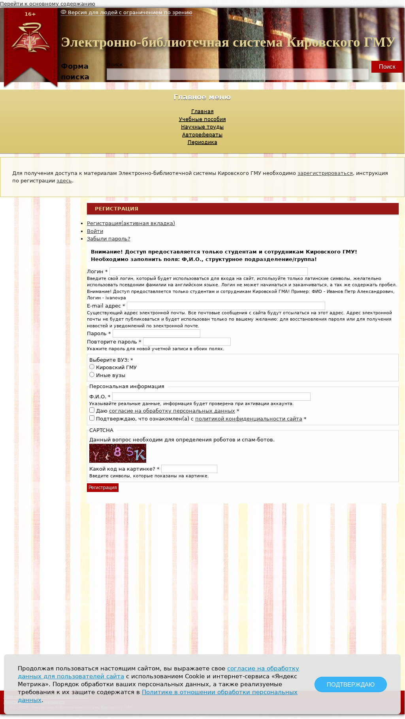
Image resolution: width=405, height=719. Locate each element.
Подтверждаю (351, 684)
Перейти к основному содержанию (47, 4)
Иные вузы (110, 375)
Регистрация (131, 223)
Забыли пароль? (108, 239)
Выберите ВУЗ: (111, 360)
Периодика (202, 142)
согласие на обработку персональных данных (172, 411)
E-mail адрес (106, 306)
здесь (64, 181)
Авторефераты (202, 134)
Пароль (99, 333)
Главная (202, 111)
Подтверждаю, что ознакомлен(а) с (201, 419)
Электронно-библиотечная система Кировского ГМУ (228, 42)
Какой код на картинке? (124, 469)
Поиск (115, 65)
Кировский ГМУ (116, 367)
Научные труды (202, 127)
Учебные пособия (202, 119)
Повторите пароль (114, 342)
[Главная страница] (30, 87)
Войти (95, 231)
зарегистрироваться (325, 173)
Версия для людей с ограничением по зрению (129, 12)
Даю (167, 411)
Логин (97, 271)
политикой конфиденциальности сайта (248, 419)
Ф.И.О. (100, 397)
